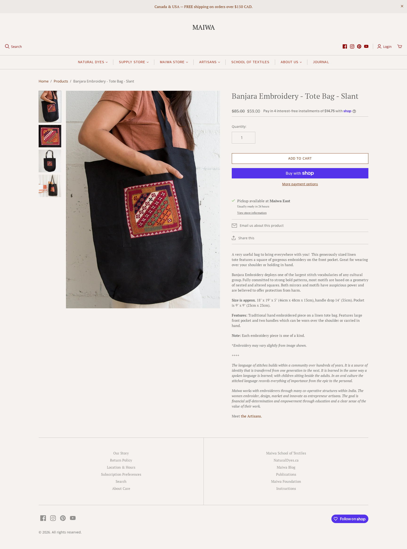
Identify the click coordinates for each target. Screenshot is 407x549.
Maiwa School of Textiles (286, 453)
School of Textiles (250, 62)
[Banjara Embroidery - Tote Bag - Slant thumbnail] (50, 107)
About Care (121, 488)
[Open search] (7, 46)
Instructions (286, 488)
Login (387, 46)
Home (44, 81)
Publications (286, 474)
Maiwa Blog (286, 467)
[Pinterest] (359, 46)
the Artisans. (251, 416)
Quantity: (239, 126)
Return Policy (121, 460)
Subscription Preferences (121, 474)
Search (16, 46)
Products (61, 81)
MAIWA (203, 27)
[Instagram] (352, 46)
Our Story (121, 453)
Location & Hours (121, 467)
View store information (252, 213)
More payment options (300, 184)
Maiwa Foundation (286, 481)
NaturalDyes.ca (286, 460)
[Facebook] (344, 46)
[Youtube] (366, 46)
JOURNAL (321, 62)
